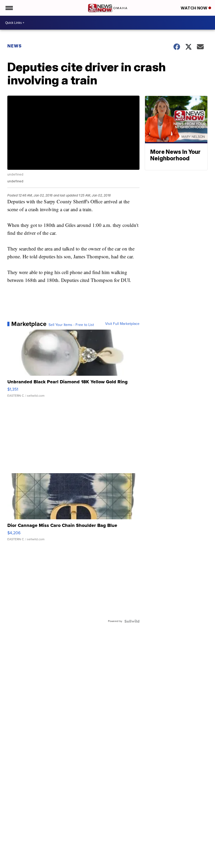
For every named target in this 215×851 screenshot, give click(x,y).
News (14, 45)
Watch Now (194, 8)
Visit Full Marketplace (122, 324)
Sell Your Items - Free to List (71, 325)
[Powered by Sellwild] (131, 621)
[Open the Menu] (9, 8)
